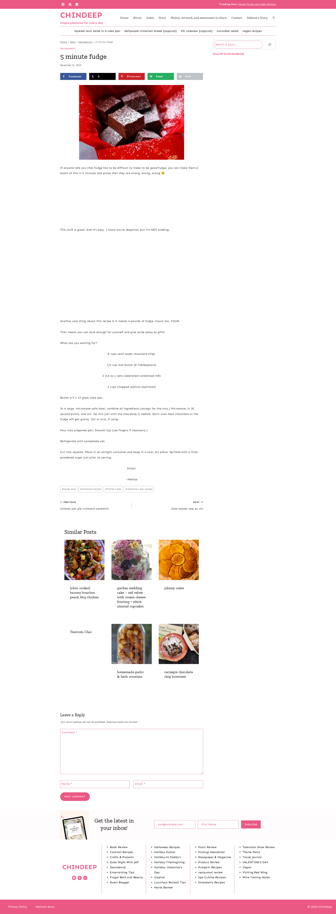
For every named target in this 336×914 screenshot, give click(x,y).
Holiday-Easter (164, 852)
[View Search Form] (274, 18)
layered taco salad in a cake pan (97, 31)
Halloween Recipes (167, 847)
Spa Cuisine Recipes (212, 877)
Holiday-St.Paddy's (167, 857)
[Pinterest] (70, 4)
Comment (69, 732)
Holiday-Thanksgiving (169, 862)
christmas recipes (90, 489)
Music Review (207, 847)
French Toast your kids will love (257, 4)
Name (67, 783)
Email (140, 783)
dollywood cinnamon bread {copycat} (150, 31)
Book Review (119, 847)
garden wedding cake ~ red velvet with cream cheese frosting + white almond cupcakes (131, 597)
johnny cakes (174, 588)
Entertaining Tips (122, 872)
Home (124, 18)
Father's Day (113, 489)
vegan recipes (252, 31)
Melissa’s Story (257, 18)
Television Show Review (259, 847)
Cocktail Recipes (121, 852)
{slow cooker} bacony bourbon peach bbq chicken (84, 592)
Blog (72, 41)
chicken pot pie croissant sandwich (84, 505)
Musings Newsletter (211, 852)
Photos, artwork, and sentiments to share (199, 18)
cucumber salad (227, 31)
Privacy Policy (17, 906)
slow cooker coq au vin (187, 505)
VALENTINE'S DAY (255, 862)
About (137, 18)
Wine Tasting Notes (256, 877)
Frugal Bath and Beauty (126, 877)
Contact (236, 18)
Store (162, 18)
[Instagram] (77, 4)
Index (150, 18)
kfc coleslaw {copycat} (197, 31)
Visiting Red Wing (255, 872)
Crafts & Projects (122, 857)
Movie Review (163, 887)
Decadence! (85, 41)
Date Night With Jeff (124, 862)
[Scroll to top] (328, 900)
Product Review (209, 862)
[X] (168, 907)
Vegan (247, 867)
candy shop (69, 489)
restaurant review (210, 872)
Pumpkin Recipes (210, 867)
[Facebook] (63, 4)
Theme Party (251, 852)
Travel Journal (252, 857)
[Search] (269, 45)
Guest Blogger (119, 882)
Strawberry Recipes (211, 882)
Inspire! (159, 877)
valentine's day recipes (138, 489)
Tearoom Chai (81, 632)
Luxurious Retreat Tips (170, 882)
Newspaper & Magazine (214, 857)
